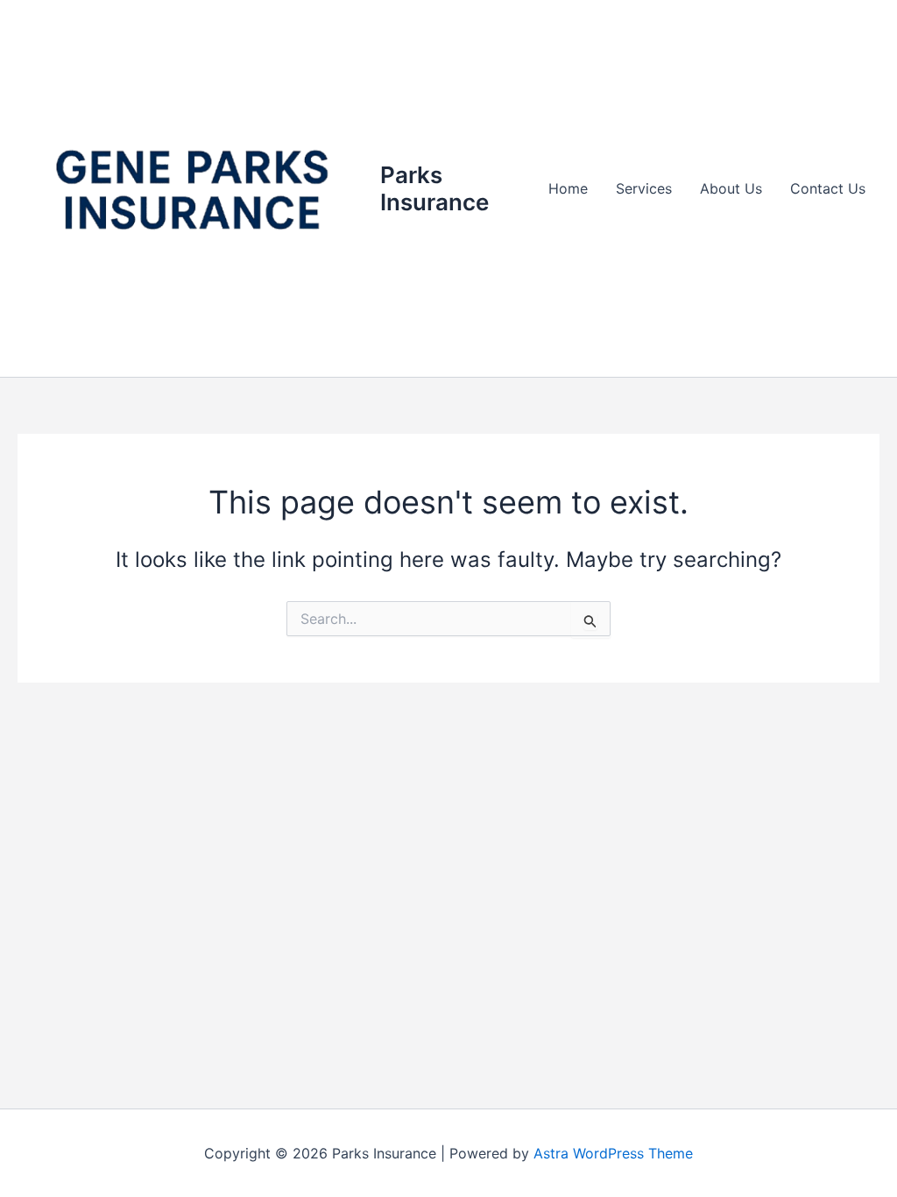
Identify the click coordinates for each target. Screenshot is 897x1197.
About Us (731, 188)
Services (644, 188)
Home (568, 188)
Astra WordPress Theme (613, 1153)
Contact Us (827, 188)
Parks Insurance (434, 188)
